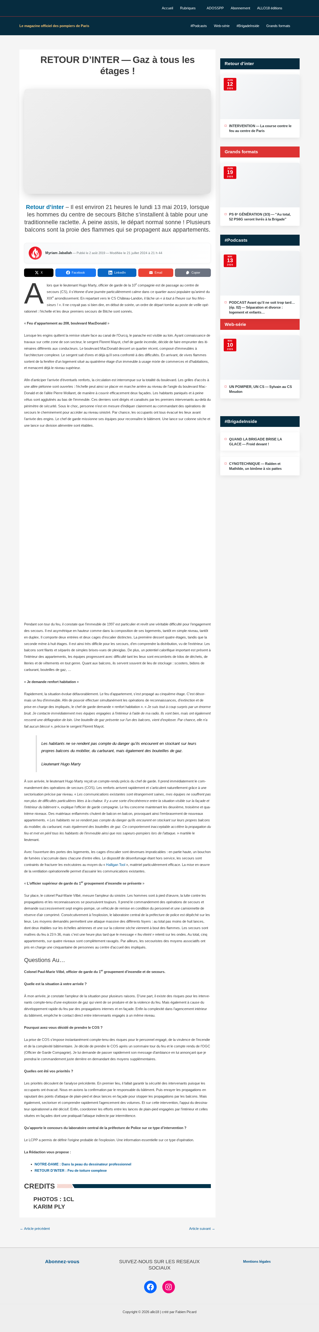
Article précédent (35, 1229)
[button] (298, 8)
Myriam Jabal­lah (58, 253)
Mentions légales (257, 1261)
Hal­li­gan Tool (115, 865)
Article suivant (202, 1229)
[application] (198, 8)
